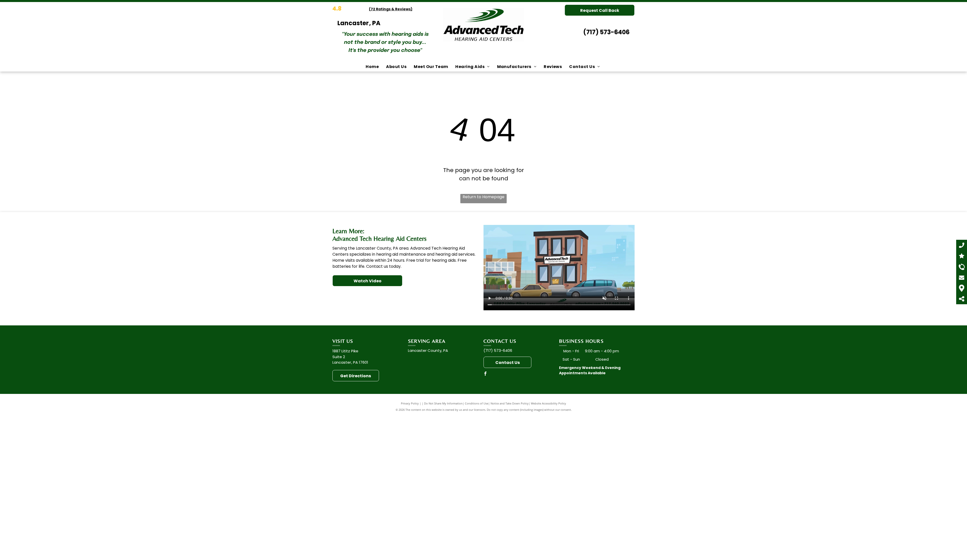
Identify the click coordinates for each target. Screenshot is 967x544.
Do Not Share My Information (443, 403)
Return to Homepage (483, 197)
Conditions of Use (476, 403)
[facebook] (485, 374)
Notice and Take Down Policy (510, 403)
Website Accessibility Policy (548, 403)
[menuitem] (373, 66)
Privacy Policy (410, 403)
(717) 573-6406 (606, 32)
